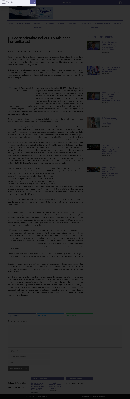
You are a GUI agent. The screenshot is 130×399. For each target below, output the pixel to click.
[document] (65, 199)
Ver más (9, 2)
